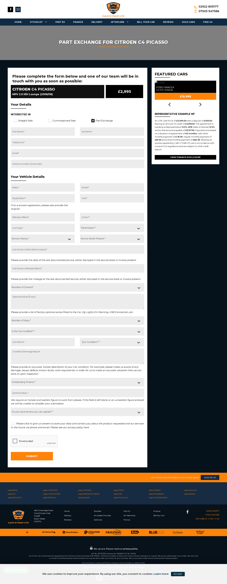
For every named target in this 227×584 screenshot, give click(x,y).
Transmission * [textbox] (88, 227)
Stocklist (36, 22)
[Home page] (113, 9)
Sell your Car (146, 22)
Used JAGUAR (190, 490)
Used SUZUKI (84, 497)
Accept (177, 573)
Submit (32, 456)
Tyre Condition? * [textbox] (91, 342)
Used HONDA (155, 490)
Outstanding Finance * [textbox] (24, 382)
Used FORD (119, 490)
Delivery (67, 515)
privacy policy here (78, 427)
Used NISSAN (189, 494)
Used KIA (11, 494)
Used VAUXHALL (121, 497)
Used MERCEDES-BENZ (89, 494)
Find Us (207, 22)
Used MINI (118, 494)
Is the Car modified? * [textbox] (23, 331)
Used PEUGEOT (15, 497)
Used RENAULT (49, 497)
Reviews (168, 22)
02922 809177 (209, 6)
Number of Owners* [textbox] (22, 287)
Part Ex (60, 22)
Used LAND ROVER (51, 494)
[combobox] (112, 228)
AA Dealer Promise (102, 515)
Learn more (161, 573)
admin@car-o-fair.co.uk (207, 518)
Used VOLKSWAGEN (158, 497)
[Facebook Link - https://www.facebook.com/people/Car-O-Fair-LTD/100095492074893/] (10, 9)
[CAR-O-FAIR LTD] (21, 523)
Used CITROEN (84, 490)
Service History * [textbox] (20, 238)
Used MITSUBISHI (156, 494)
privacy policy (130, 549)
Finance (78, 22)
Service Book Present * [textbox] (93, 238)
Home (18, 22)
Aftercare (117, 22)
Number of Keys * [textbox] (21, 320)
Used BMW (12, 490)
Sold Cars (188, 22)
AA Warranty (129, 515)
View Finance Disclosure (185, 157)
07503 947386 (209, 11)
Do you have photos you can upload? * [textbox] (32, 411)
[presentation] (169, 105)
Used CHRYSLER (50, 490)
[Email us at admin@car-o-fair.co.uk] (18, 9)
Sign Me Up (210, 477)
